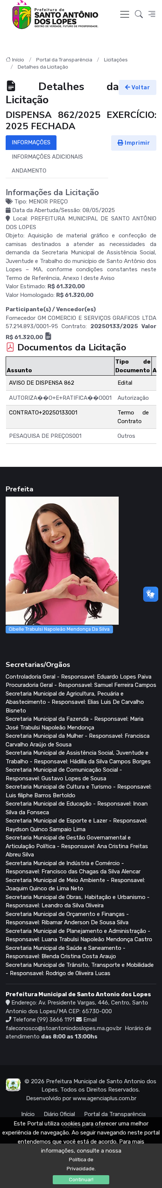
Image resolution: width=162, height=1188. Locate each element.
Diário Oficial (59, 1114)
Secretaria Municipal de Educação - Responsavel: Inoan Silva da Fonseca (77, 808)
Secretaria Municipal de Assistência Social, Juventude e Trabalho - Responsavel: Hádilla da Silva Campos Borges (78, 757)
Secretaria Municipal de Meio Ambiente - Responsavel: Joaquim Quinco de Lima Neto (75, 884)
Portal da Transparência (64, 60)
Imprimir (137, 142)
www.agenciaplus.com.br (104, 1098)
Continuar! (81, 1179)
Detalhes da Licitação (43, 67)
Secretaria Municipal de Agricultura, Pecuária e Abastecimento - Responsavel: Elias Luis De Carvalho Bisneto (75, 702)
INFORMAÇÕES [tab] (31, 142)
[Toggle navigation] (124, 14)
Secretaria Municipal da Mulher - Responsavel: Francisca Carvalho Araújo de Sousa (78, 740)
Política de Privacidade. (81, 1164)
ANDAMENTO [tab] (29, 170)
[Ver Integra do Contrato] (48, 337)
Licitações (116, 60)
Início (18, 60)
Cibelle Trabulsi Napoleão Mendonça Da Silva (59, 629)
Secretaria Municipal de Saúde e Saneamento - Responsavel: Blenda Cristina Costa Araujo (65, 952)
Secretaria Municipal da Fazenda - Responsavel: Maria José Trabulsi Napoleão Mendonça (75, 723)
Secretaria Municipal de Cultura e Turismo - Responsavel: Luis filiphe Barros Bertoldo (78, 791)
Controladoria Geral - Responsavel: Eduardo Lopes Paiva (78, 676)
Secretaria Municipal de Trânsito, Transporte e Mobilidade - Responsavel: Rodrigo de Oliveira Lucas (80, 969)
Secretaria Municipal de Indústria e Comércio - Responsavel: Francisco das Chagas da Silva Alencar (73, 867)
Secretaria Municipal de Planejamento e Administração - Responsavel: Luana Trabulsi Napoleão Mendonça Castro (79, 935)
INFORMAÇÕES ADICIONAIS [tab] (47, 156)
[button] (138, 14)
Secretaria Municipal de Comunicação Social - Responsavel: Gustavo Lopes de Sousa (64, 774)
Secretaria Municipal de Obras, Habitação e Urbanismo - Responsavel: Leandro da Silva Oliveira (78, 901)
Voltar (140, 87)
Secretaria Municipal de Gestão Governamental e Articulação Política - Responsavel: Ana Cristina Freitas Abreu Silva (77, 846)
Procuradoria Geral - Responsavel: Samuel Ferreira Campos (81, 685)
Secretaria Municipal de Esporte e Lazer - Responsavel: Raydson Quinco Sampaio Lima (76, 825)
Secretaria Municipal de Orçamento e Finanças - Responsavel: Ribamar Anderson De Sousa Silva (67, 918)
